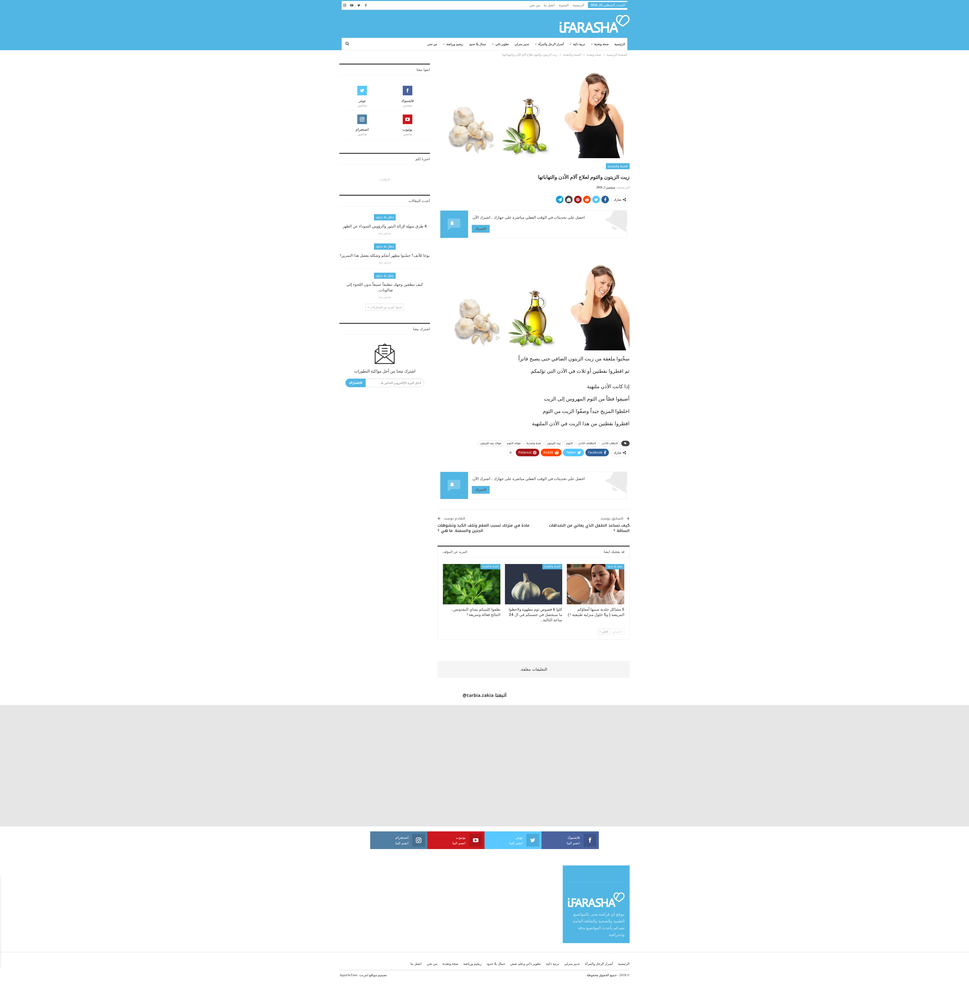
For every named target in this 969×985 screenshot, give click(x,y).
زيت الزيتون (553, 443)
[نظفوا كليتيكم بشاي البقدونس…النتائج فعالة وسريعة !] (471, 584)
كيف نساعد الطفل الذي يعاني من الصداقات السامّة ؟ (589, 528)
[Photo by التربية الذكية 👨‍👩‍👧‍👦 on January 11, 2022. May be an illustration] (908, 765)
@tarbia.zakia (478, 695)
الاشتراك (480, 229)
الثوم (569, 443)
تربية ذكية (579, 44)
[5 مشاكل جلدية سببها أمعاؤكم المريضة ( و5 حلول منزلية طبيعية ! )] (595, 584)
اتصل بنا (549, 5)
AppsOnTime (348, 975)
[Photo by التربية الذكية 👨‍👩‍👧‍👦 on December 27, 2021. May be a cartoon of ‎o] (181, 765)
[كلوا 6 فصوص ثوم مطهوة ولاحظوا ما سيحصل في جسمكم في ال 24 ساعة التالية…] (533, 584)
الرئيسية (578, 5)
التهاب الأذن (610, 443)
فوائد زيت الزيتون (490, 443)
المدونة (564, 5)
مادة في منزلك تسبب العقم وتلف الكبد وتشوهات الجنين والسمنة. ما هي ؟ (483, 528)
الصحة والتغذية (618, 166)
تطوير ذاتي (502, 44)
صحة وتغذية (601, 44)
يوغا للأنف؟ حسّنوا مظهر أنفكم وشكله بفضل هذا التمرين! (384, 255)
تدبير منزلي (522, 44)
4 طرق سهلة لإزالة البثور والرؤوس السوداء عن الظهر (385, 226)
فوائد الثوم (514, 443)
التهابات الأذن (587, 443)
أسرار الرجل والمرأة (551, 44)
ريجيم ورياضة (454, 44)
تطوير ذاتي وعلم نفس (525, 964)
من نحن (534, 5)
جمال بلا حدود (477, 44)
